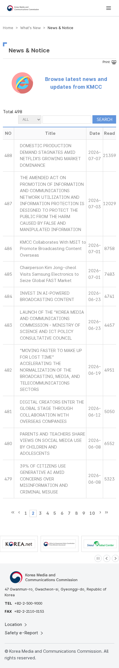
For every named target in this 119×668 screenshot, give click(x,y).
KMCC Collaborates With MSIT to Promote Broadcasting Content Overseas (53, 249)
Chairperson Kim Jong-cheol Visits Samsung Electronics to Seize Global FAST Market (49, 274)
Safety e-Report (22, 632)
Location (14, 624)
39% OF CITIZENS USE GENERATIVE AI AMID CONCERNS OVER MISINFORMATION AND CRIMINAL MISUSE (44, 479)
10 (92, 513)
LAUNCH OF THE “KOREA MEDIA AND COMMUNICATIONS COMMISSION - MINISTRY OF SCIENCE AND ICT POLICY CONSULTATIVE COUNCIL (52, 325)
